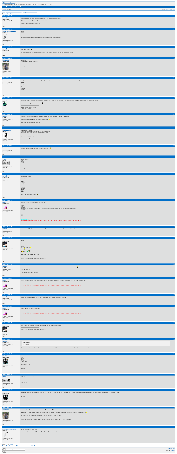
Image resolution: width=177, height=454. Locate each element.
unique (4, 159)
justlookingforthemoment (9, 31)
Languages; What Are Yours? (30, 12)
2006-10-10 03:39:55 (7, 294)
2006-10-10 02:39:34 (7, 128)
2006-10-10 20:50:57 (7, 426)
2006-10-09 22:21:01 (7, 15)
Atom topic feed (171, 448)
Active (166, 9)
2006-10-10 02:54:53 (7, 173)
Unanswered (172, 9)
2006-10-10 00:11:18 (7, 114)
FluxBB (173, 450)
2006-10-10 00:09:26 (7, 97)
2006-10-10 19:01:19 (7, 407)
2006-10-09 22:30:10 (7, 46)
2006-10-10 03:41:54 (7, 306)
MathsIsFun (5, 60)
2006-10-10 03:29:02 (7, 237)
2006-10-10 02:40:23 (7, 145)
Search (17, 6)
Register (22, 6)
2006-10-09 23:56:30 (7, 77)
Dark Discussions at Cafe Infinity (14, 12)
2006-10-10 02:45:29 (7, 157)
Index (3, 6)
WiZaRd (4, 356)
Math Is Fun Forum (8, 3)
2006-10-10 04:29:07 (7, 353)
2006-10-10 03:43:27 (7, 322)
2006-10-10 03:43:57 (7, 339)
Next (11, 13)
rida (3, 240)
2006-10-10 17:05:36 (7, 389)
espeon (4, 202)
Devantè (4, 18)
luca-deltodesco (6, 130)
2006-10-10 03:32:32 (7, 264)
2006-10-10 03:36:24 (7, 278)
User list (8, 6)
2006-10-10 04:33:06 (7, 374)
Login (26, 6)
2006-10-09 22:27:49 (7, 29)
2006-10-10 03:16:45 (7, 200)
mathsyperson (6, 100)
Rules (12, 6)
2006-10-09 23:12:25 (7, 58)
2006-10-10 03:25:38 (7, 226)
